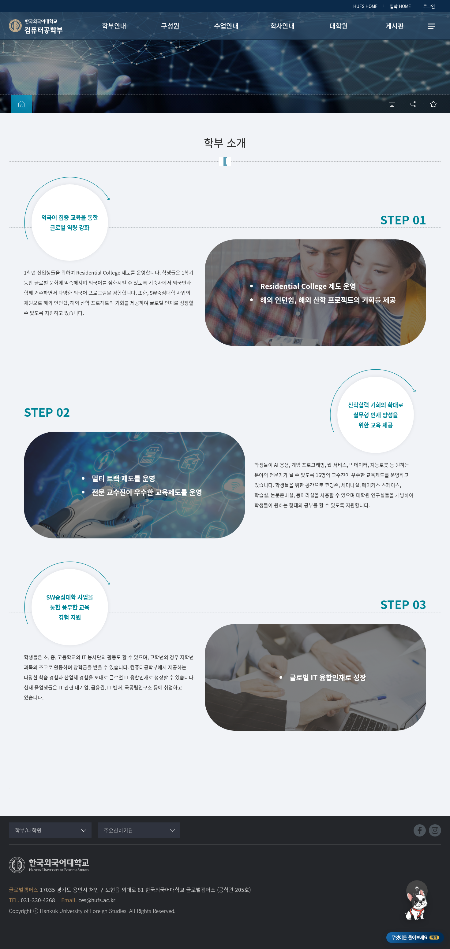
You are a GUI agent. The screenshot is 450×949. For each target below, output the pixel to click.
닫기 (417, 120)
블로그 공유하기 (386, 124)
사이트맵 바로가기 (432, 26)
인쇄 (393, 103)
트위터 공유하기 (359, 124)
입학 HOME (400, 6)
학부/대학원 (28, 830)
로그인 (429, 6)
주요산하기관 (118, 830)
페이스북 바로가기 (420, 830)
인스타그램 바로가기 (435, 830)
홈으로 (21, 104)
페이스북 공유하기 (350, 124)
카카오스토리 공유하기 (368, 124)
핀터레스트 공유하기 (377, 124)
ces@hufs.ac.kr (96, 900)
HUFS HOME (365, 6)
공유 (414, 103)
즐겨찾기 (434, 103)
